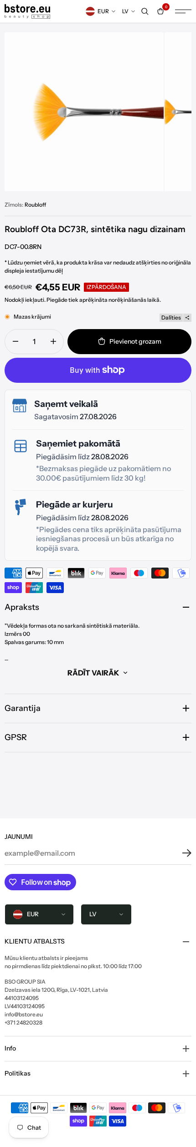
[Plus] (53, 341)
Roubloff (35, 204)
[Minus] (15, 341)
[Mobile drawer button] (183, 11)
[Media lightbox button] (84, 111)
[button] (180, 853)
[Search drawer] (144, 11)
